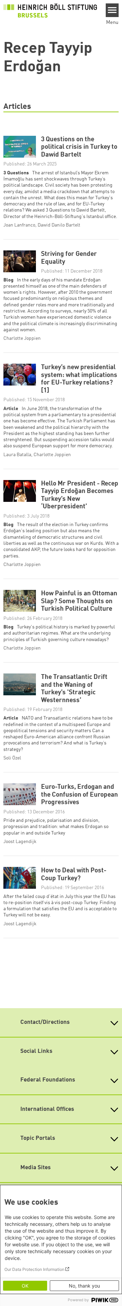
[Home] (50, 10)
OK (25, 1286)
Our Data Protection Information (34, 1269)
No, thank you (84, 1286)
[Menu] (112, 10)
